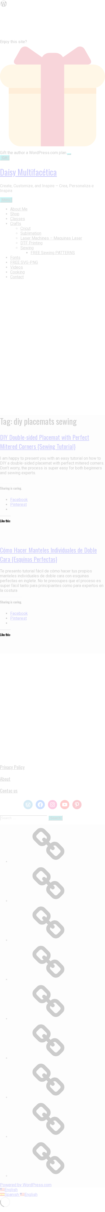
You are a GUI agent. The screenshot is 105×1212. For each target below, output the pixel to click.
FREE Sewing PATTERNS (53, 252)
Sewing (27, 247)
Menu (6, 200)
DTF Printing (31, 243)
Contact (17, 276)
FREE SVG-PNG (24, 262)
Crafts (15, 223)
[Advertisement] (52, 706)
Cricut (25, 228)
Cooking (17, 272)
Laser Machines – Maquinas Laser (51, 238)
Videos (16, 267)
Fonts (15, 257)
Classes (17, 218)
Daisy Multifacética (28, 172)
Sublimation (30, 233)
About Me (19, 209)
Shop (14, 213)
